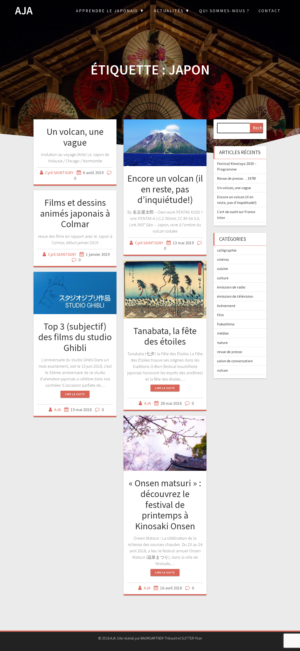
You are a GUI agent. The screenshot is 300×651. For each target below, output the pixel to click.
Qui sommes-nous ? (224, 10)
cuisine (222, 268)
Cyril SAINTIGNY (59, 172)
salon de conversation (235, 361)
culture (223, 278)
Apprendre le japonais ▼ (110, 10)
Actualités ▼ (172, 10)
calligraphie (226, 250)
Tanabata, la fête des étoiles (165, 336)
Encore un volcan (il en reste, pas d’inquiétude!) (165, 189)
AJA (24, 10)
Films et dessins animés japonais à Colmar (75, 213)
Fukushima (225, 324)
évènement (226, 305)
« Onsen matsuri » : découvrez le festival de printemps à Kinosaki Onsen (165, 504)
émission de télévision (235, 296)
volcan (222, 370)
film (220, 314)
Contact (270, 10)
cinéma (223, 259)
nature (222, 342)
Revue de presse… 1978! (236, 178)
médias (223, 333)
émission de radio (231, 287)
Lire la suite (165, 388)
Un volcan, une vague (75, 137)
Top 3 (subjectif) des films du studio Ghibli (75, 337)
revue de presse (229, 351)
